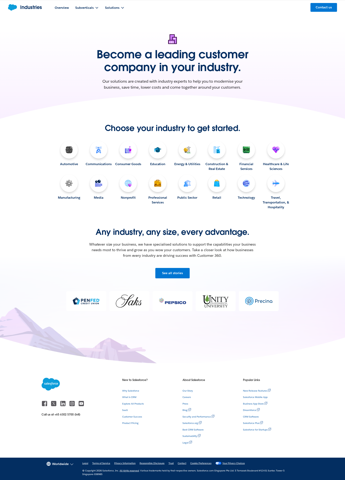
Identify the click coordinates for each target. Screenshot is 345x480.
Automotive (69, 164)
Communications (99, 164)
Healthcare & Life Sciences (276, 166)
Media (98, 197)
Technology (246, 197)
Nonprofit (128, 197)
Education (158, 164)
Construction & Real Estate (216, 166)
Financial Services (246, 166)
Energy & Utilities (187, 164)
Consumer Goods (128, 164)
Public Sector (187, 197)
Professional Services (157, 199)
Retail (216, 197)
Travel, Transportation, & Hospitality (276, 202)
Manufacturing (69, 197)
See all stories (172, 273)
